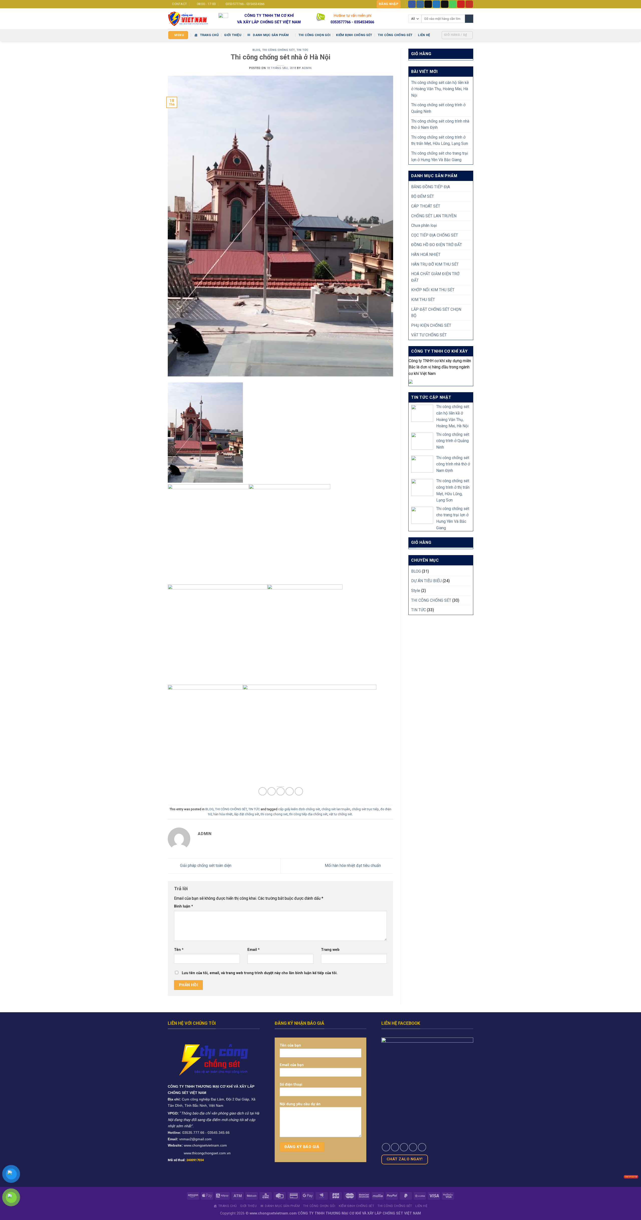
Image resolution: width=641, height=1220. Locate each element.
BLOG (256, 50)
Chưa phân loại (424, 225)
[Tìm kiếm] (469, 19)
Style (415, 590)
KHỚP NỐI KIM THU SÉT (432, 289)
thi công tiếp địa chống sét (308, 814)
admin (307, 68)
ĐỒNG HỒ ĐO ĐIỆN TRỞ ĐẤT (436, 244)
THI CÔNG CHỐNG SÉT (395, 35)
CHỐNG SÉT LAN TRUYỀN (433, 216)
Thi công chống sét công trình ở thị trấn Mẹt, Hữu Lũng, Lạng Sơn (439, 140)
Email (253, 950)
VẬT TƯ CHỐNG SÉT (429, 335)
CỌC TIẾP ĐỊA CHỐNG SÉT (434, 235)
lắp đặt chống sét (246, 814)
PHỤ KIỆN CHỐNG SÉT (431, 325)
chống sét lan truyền (336, 809)
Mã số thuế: (186, 1160)
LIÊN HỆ (424, 35)
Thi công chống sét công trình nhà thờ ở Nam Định (440, 124)
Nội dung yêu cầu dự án (300, 1104)
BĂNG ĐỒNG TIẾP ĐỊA (430, 186)
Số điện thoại (291, 1084)
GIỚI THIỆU (232, 35)
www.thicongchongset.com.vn (207, 1153)
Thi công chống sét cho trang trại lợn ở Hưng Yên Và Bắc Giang (439, 156)
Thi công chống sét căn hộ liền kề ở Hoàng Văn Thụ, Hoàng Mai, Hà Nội (440, 89)
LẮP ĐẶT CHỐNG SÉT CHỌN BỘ (436, 312)
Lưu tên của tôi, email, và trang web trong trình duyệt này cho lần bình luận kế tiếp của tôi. (260, 973)
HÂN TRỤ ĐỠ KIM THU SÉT (435, 264)
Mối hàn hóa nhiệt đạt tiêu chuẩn (353, 865)
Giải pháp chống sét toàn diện (205, 865)
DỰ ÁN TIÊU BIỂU (426, 580)
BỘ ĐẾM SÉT (422, 196)
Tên (179, 950)
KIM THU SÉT (423, 299)
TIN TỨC (302, 50)
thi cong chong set (274, 814)
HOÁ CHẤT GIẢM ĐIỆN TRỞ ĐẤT (435, 277)
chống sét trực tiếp (365, 809)
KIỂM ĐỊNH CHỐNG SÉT (354, 35)
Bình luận (183, 906)
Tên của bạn (290, 1045)
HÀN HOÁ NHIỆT (425, 254)
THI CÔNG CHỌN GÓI (314, 35)
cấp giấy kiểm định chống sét (299, 809)
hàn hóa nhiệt (223, 814)
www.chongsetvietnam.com (205, 1145)
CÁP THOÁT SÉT (425, 206)
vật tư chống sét (340, 814)
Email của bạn (292, 1065)
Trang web (330, 950)
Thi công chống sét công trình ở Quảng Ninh (438, 108)
